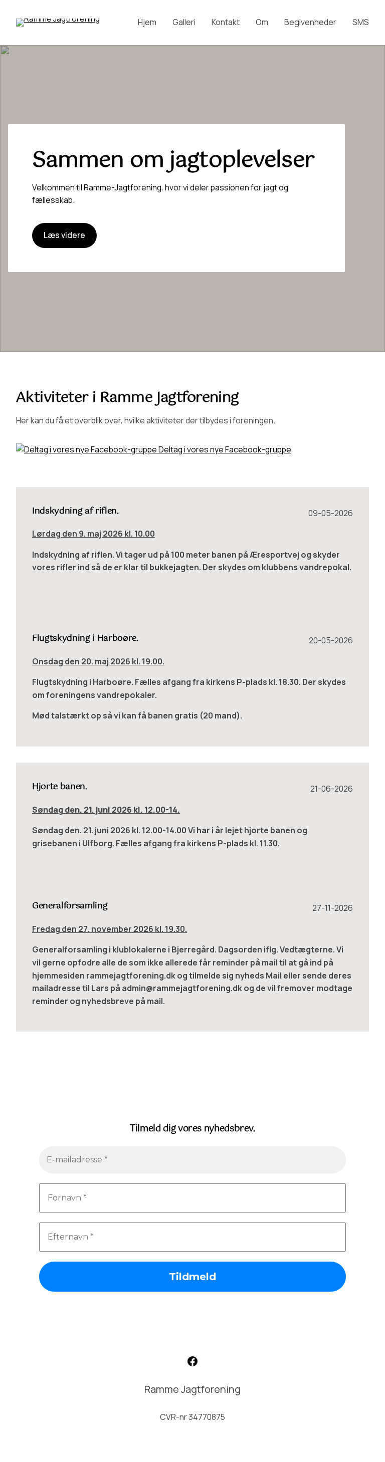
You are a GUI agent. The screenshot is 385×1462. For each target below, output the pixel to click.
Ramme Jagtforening (192, 1389)
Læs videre (64, 234)
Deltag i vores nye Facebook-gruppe (224, 449)
